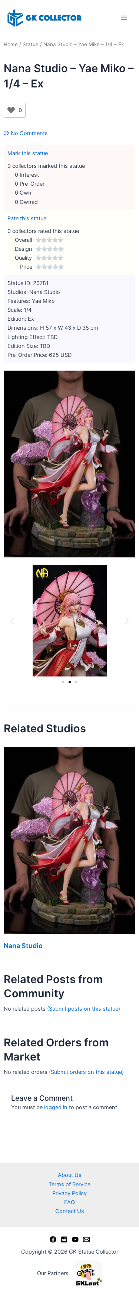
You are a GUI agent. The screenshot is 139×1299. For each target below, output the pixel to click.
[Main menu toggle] (124, 17)
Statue (31, 44)
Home (11, 44)
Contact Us (69, 1211)
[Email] (86, 1239)
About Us (70, 1175)
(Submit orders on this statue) (86, 1072)
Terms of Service (69, 1184)
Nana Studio (23, 946)
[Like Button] (11, 110)
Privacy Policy (69, 1193)
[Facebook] (53, 1239)
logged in (55, 1107)
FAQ (69, 1202)
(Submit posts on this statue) (83, 1008)
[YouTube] (75, 1239)
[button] (12, 620)
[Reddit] (64, 1239)
